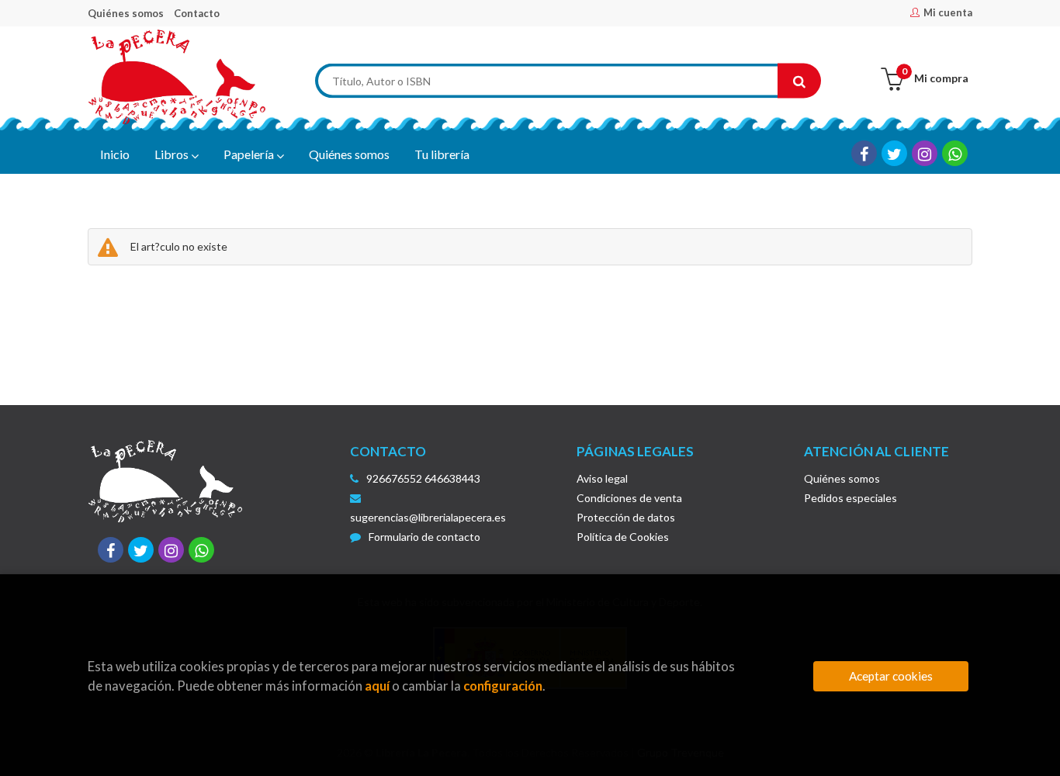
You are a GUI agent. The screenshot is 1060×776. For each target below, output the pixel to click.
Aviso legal (602, 478)
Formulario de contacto (424, 536)
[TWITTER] (894, 153)
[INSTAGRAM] (924, 153)
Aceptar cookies (891, 676)
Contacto (197, 13)
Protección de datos (626, 517)
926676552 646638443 (423, 478)
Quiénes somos (126, 13)
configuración (502, 685)
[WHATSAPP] (955, 153)
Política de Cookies (623, 536)
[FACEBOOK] (864, 153)
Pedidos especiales (850, 497)
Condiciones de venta (629, 497)
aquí (377, 685)
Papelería (249, 154)
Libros (172, 154)
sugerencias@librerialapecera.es (428, 517)
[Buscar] (799, 81)
